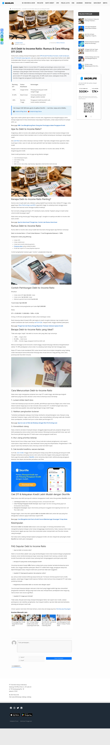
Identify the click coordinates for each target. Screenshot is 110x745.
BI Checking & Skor (28, 3)
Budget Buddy (19, 42)
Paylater (40, 3)
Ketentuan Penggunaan (26, 721)
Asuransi (80, 3)
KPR (57, 3)
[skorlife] (8, 3)
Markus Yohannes (61, 42)
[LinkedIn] (2, 36)
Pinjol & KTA (65, 3)
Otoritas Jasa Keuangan (63, 609)
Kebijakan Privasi (14, 721)
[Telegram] (2, 43)
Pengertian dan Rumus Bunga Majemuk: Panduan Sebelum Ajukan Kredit (40, 326)
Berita (105, 3)
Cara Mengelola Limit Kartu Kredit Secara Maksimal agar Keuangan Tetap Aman (42, 519)
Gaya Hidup (97, 3)
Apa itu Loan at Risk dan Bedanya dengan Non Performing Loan (37, 423)
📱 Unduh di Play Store (20, 111)
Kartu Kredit (49, 3)
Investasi (88, 3)
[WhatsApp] (2, 39)
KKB (73, 3)
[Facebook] (2, 30)
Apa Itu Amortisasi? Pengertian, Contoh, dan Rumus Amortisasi (37, 222)
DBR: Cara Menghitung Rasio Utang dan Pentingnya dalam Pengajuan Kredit (41, 125)
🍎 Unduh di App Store (35, 111)
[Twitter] (2, 33)
